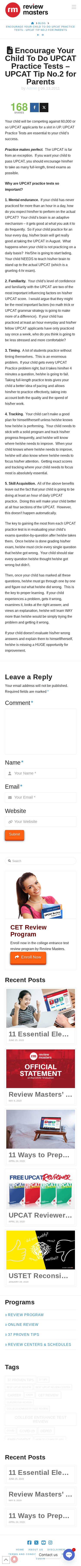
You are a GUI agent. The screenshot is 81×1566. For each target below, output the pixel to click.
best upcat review (19, 1387)
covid (10, 1430)
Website (15, 811)
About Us (36, 1549)
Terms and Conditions (26, 1554)
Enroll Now (31, 957)
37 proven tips (21, 1380)
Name (14, 762)
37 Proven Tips (23, 1334)
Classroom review (19, 1402)
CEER (29, 1395)
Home (20, 1549)
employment (19, 1439)
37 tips (43, 1379)
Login (40, 1558)
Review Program (26, 1315)
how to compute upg (50, 1439)
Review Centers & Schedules (39, 1344)
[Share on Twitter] (44, 107)
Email (13, 786)
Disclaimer (56, 1549)
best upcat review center (53, 1387)
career (14, 1395)
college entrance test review (41, 1419)
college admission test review (27, 1408)
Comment (19, 702)
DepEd (46, 1431)
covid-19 (27, 1431)
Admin (31, 88)
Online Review (23, 1324)
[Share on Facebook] (34, 107)
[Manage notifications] (14, 1559)
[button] (74, 7)
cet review (48, 1395)
